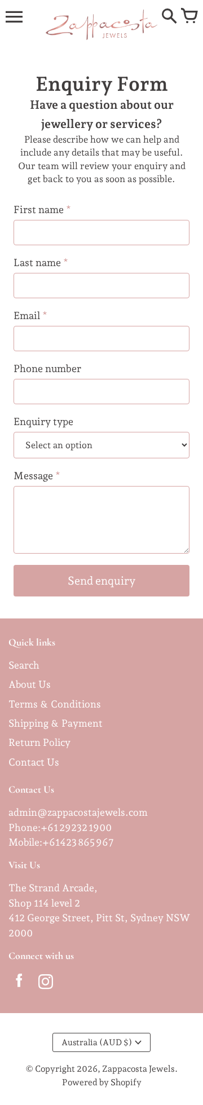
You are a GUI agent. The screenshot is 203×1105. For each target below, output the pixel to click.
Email (30, 315)
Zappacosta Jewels (138, 1068)
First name (42, 209)
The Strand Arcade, (53, 888)
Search (23, 665)
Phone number (47, 368)
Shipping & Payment (55, 723)
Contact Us (33, 762)
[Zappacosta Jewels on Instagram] (45, 983)
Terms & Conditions (54, 704)
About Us (29, 684)
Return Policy (39, 742)
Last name (41, 262)
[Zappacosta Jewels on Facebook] (18, 983)
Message (37, 475)
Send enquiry (101, 580)
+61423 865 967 (78, 842)
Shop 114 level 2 (44, 903)
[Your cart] (188, 16)
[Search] (169, 16)
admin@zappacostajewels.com (78, 812)
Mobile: (25, 842)
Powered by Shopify (102, 1082)
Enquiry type (43, 421)
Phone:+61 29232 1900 (60, 827)
